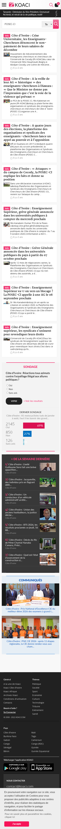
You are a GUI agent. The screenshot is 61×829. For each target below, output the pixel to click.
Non (11, 389)
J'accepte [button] (16, 824)
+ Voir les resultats (33, 400)
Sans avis (13, 393)
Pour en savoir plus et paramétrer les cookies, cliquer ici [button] (28, 815)
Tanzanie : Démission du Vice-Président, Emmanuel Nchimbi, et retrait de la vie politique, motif (26, 13)
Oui (10, 385)
